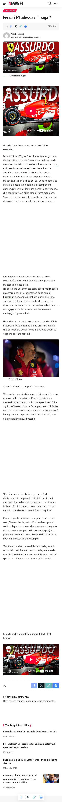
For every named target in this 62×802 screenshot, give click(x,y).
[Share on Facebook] (11, 26)
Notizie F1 (10, 11)
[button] (6, 3)
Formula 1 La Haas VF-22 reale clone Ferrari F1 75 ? (30, 731)
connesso (22, 700)
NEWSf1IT (8, 149)
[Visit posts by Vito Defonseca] (6, 35)
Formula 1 (9, 296)
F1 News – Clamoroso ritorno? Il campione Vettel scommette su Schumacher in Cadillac (20, 779)
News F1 (16, 3)
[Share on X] (16, 26)
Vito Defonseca (17, 34)
